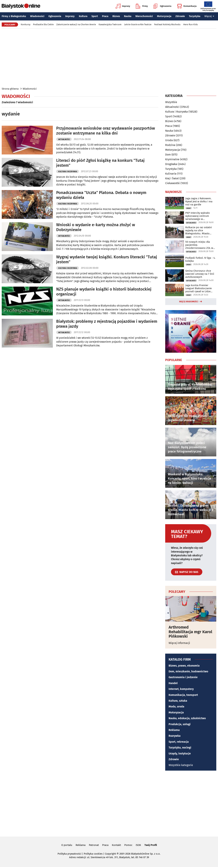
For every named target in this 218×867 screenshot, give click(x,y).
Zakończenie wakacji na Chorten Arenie (76, 24)
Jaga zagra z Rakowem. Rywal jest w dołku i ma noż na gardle (198, 201)
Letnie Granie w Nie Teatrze (137, 24)
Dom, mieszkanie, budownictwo (188, 671)
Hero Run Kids (190, 24)
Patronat (94, 845)
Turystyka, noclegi (180, 747)
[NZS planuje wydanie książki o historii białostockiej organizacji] (27, 301)
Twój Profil (150, 845)
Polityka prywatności (69, 853)
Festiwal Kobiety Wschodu (167, 24)
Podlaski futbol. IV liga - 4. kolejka (200, 259)
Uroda (169, 140)
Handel (173, 683)
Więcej (208, 16)
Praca (105, 16)
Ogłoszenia (165, 6)
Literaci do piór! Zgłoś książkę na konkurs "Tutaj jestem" (100, 163)
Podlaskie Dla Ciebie (43, 24)
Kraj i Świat (172, 178)
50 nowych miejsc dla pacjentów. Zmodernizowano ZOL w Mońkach (199, 244)
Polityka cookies (93, 853)
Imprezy (126, 6)
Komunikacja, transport (183, 695)
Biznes (116, 16)
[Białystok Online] (21, 6)
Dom (168, 154)
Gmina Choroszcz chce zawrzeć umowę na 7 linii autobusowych (199, 273)
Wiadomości (37, 16)
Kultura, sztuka (178, 700)
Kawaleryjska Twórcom (110, 24)
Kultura (83, 16)
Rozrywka (175, 735)
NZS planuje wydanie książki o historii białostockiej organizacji (103, 291)
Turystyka (194, 16)
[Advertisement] (109, 57)
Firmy (145, 6)
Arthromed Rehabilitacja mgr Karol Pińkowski (190, 631)
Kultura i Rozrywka (67, 171)
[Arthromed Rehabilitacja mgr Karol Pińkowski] (190, 609)
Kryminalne (172, 159)
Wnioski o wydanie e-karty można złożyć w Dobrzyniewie (95, 227)
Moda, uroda (176, 706)
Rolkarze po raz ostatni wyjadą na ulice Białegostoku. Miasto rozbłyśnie (198, 230)
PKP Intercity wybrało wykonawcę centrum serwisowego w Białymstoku (197, 216)
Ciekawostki (172, 183)
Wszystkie (171, 102)
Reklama (174, 730)
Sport (94, 16)
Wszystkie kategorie (181, 765)
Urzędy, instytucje (180, 753)
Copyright (110, 853)
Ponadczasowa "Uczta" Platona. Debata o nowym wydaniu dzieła (101, 195)
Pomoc (128, 845)
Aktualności (64, 139)
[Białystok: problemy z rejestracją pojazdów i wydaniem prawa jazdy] (27, 333)
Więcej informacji (179, 643)
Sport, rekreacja (179, 741)
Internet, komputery (181, 689)
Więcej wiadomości (188, 301)
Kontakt (116, 845)
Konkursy (25, 24)
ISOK (138, 845)
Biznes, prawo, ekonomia (184, 665)
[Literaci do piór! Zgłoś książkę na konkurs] (27, 172)
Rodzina (170, 145)
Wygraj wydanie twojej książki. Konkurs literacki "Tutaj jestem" (106, 259)
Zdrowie (180, 16)
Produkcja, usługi (180, 724)
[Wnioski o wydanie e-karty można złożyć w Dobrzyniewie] (27, 236)
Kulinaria (170, 173)
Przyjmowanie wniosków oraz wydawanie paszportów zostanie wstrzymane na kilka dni (105, 131)
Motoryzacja (164, 16)
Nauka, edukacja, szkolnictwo (187, 718)
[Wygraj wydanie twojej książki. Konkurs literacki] (27, 268)
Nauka (127, 16)
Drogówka (171, 164)
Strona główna (10, 88)
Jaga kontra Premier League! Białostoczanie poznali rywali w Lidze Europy (198, 288)
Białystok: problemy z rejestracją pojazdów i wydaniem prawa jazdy (106, 324)
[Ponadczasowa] (27, 204)
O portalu (66, 845)
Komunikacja (190, 6)
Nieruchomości (144, 16)
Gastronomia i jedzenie (183, 677)
